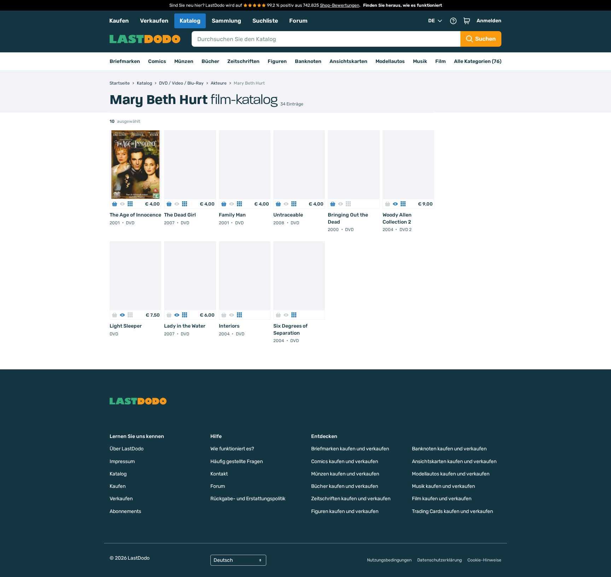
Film (440, 61)
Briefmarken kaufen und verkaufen (350, 449)
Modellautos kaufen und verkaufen (450, 474)
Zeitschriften (243, 61)
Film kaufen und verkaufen (441, 499)
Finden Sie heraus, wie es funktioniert (402, 5)
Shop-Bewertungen (339, 5)
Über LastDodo (127, 449)
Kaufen (119, 20)
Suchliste (265, 20)
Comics (157, 61)
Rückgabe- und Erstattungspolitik (247, 499)
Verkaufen (154, 20)
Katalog (190, 20)
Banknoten (308, 61)
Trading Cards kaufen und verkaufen (452, 511)
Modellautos (390, 61)
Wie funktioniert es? (232, 449)
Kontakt (219, 474)
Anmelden (489, 21)
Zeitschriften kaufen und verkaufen (350, 499)
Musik (420, 61)
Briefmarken (125, 61)
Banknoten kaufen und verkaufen (449, 449)
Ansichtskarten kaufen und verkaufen (454, 461)
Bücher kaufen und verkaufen (344, 486)
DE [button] (431, 21)
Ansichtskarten (348, 61)
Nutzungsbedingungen (389, 560)
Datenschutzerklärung (439, 560)
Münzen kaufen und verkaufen (345, 474)
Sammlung (226, 20)
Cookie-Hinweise (484, 560)
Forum (298, 20)
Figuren (277, 61)
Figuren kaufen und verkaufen (344, 511)
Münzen (183, 61)
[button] (466, 21)
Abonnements (125, 511)
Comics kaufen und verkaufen (344, 461)
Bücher (210, 61)
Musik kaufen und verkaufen (443, 486)
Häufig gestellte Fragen (236, 461)
